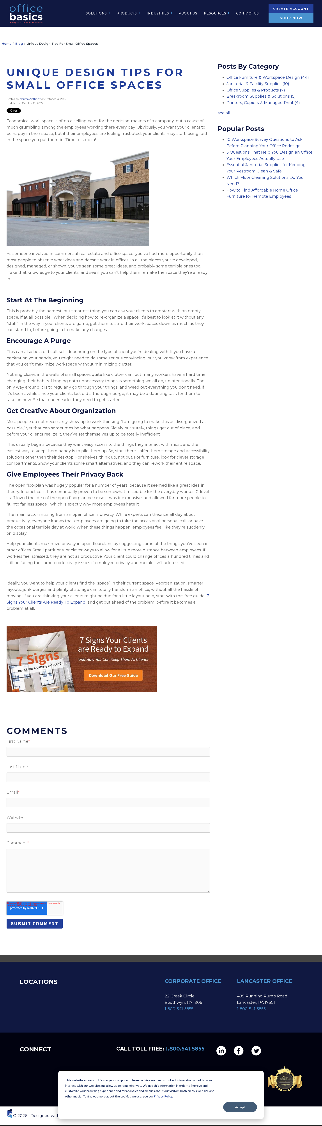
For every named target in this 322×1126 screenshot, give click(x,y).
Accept (240, 1107)
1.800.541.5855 (185, 1048)
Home (6, 44)
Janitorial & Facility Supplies (257, 83)
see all (224, 113)
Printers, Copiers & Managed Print (263, 102)
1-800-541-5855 (179, 1008)
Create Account (291, 9)
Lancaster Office (265, 981)
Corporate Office (193, 981)
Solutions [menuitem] (96, 13)
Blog (19, 44)
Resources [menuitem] (215, 13)
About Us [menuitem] (188, 13)
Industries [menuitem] (158, 13)
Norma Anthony (30, 98)
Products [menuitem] (127, 13)
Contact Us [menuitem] (247, 13)
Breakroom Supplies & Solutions (261, 96)
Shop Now (291, 18)
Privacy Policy (163, 1096)
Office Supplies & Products (255, 90)
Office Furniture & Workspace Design (267, 77)
